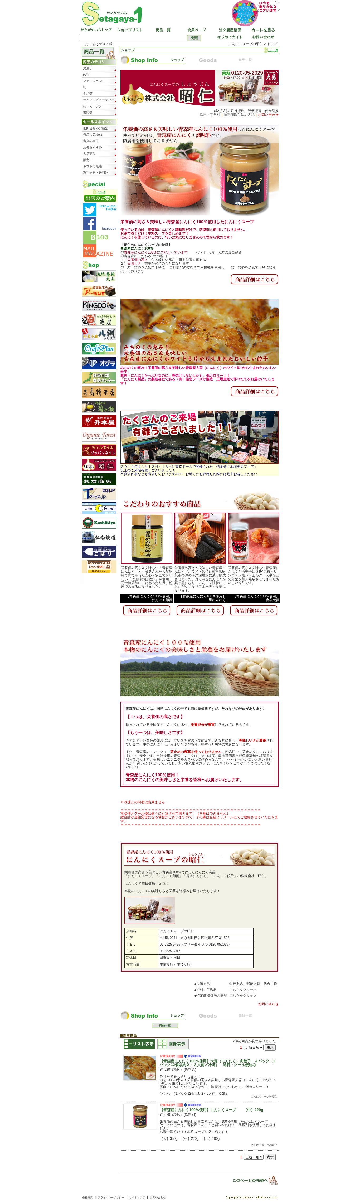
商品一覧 (162, 30)
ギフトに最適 (92, 166)
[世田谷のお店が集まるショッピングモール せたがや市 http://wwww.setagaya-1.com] (180, 13)
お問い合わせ (262, 37)
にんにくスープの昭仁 (264, 1096)
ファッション (92, 81)
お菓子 (88, 68)
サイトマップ (137, 1197)
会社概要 (87, 1197)
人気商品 (89, 153)
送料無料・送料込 (95, 172)
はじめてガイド (229, 37)
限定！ (88, 160)
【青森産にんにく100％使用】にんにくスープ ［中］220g (211, 1110)
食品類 (88, 93)
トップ (272, 44)
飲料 (86, 74)
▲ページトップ (251, 1180)
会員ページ (195, 30)
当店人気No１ (93, 135)
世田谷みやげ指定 (95, 128)
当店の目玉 (91, 141)
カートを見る (262, 30)
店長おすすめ (92, 147)
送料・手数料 (210, 115)
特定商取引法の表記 (239, 115)
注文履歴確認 (229, 30)
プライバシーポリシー (111, 1197)
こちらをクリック (243, 990)
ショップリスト (129, 30)
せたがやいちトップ (96, 30)
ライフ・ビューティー (99, 100)
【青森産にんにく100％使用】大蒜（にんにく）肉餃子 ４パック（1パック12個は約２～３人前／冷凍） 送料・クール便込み (217, 1063)
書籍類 (88, 112)
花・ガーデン (92, 106)
